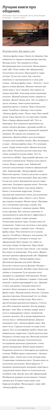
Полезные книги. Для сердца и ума (18, 51)
